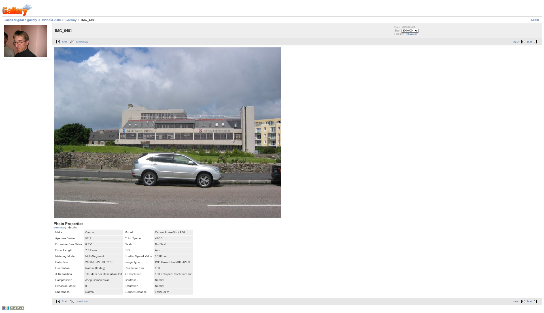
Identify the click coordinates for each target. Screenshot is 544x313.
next (516, 41)
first (64, 41)
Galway (70, 20)
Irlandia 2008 (51, 20)
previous (82, 41)
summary (60, 227)
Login (535, 19)
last (529, 41)
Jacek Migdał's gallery (21, 20)
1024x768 (411, 34)
